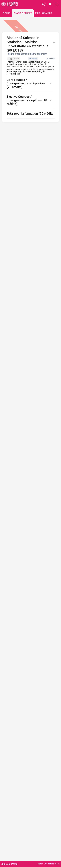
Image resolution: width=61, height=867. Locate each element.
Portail (14, 864)
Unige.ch (5, 864)
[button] (31, 83)
